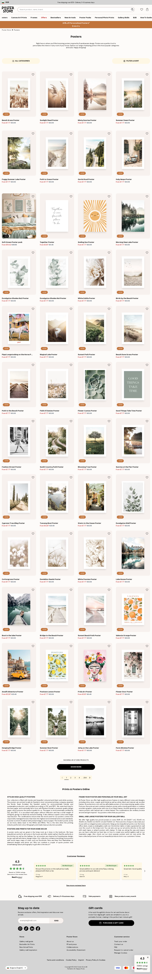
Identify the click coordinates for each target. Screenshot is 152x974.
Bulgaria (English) (16, 968)
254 (85, 778)
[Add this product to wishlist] (33, 74)
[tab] (141, 9)
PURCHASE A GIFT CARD (113, 923)
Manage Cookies (120, 953)
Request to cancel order (123, 950)
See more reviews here (76, 885)
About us (70, 941)
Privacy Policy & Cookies (95, 960)
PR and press (72, 944)
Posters (17, 30)
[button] (142, 963)
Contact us (118, 944)
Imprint (81, 960)
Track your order (120, 941)
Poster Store (6, 30)
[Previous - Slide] (31, 871)
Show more (76, 767)
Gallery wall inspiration (28, 950)
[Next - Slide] (145, 871)
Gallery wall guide (26, 941)
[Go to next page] (90, 778)
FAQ (115, 947)
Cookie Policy (71, 960)
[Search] (132, 9)
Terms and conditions (55, 960)
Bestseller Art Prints (27, 944)
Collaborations (72, 947)
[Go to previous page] (62, 778)
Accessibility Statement (76, 950)
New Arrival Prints (26, 947)
